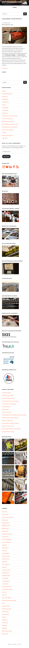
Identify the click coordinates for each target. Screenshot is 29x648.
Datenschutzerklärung (7, 135)
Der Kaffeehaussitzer (7, 93)
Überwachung (5, 614)
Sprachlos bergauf (6, 392)
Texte (19, 644)
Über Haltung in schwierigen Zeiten (10, 423)
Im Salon (4, 104)
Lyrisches (4, 592)
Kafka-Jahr (4, 561)
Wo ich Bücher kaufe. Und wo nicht (10, 124)
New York (4, 595)
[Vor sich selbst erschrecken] (21, 471)
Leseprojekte (5, 107)
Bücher (9, 644)
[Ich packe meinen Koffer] (21, 498)
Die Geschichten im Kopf (8, 431)
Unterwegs (4, 620)
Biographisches (5, 522)
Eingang (4, 91)
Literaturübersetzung (7, 589)
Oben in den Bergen (6, 597)
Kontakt (4, 132)
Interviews (4, 550)
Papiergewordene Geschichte (9, 600)
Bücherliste (5, 96)
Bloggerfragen (5, 528)
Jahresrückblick (5, 553)
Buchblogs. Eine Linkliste (8, 121)
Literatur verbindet (6, 412)
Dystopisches (5, 536)
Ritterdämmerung (7, 24)
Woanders (4, 628)
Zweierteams (5, 633)
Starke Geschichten (6, 608)
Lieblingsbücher (6, 581)
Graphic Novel (5, 547)
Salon (3, 603)
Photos (14, 644)
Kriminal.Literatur (6, 570)
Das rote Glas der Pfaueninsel (9, 404)
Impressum (4, 138)
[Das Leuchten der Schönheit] (21, 484)
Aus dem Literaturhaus (7, 118)
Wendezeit (4, 625)
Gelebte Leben (5, 409)
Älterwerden (5, 514)
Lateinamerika (5, 572)
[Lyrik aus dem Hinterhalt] (8, 458)
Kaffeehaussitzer (12, 2)
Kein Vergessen (6, 564)
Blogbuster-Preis (6, 525)
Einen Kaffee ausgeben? (8, 129)
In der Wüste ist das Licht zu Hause (10, 401)
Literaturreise (5, 584)
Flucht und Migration (7, 539)
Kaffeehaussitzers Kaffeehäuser (10, 127)
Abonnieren (6, 156)
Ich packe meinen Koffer (8, 395)
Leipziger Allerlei (6, 575)
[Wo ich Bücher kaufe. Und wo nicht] (21, 445)
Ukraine (4, 617)
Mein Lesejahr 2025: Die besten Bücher (11, 428)
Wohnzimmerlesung (7, 631)
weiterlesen (5, 68)
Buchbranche (5, 531)
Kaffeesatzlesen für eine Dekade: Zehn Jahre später (14, 415)
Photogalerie (5, 99)
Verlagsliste (5, 113)
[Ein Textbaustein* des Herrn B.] (8, 498)
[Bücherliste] (8, 471)
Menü (15, 7)
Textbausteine (5, 102)
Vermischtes (5, 622)
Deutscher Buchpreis (7, 534)
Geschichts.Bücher (6, 542)
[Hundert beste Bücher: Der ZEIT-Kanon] (21, 458)
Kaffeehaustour (6, 559)
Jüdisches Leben (6, 556)
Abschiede (4, 511)
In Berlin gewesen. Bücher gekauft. (10, 417)
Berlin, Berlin (5, 520)
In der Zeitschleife (6, 406)
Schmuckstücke (6, 606)
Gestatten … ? (5, 545)
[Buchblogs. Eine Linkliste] (8, 484)
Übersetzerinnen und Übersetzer (10, 116)
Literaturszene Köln (6, 586)
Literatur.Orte (5, 110)
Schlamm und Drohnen (7, 420)
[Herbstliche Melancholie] (8, 445)
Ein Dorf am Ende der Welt (8, 398)
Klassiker (4, 567)
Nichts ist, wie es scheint (8, 426)
